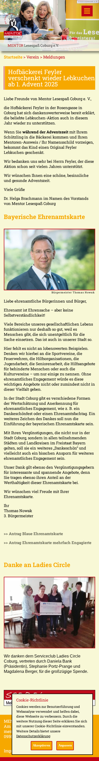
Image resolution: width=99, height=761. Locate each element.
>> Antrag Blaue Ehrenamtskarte (33, 533)
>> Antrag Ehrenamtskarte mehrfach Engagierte (47, 542)
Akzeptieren (41, 745)
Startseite (13, 57)
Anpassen (65, 745)
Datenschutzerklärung (33, 736)
